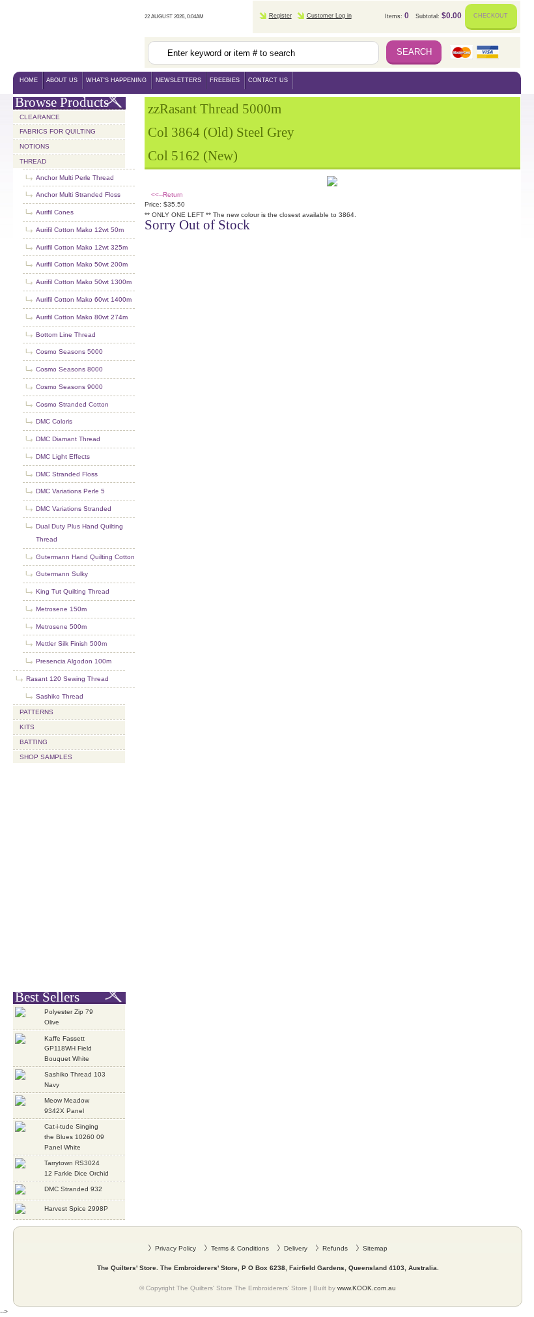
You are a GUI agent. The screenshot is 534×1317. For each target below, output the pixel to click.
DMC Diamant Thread (68, 438)
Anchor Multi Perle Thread (75, 177)
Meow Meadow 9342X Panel (66, 1105)
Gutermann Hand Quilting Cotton (85, 556)
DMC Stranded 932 (73, 1189)
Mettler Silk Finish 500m (71, 643)
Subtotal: (438, 15)
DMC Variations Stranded (73, 508)
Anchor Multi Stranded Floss (78, 194)
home (29, 80)
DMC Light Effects (63, 456)
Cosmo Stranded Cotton (72, 404)
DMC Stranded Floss (67, 474)
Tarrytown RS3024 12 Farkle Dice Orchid (76, 1168)
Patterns (36, 712)
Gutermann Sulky (62, 573)
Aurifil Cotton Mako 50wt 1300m (84, 281)
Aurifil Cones (55, 212)
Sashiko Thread (59, 696)
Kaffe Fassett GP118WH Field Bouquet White (68, 1048)
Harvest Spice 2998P (76, 1208)
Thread (33, 161)
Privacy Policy (175, 1248)
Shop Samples (46, 756)
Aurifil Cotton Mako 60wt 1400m (84, 299)
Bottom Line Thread (66, 334)
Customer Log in (329, 15)
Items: (397, 15)
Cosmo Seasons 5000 (69, 351)
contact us (268, 80)
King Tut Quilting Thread (72, 591)
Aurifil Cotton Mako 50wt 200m (82, 264)
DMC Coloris (54, 421)
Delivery (295, 1248)
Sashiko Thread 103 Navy (74, 1079)
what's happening (116, 80)
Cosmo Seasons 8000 (69, 369)
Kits (27, 727)
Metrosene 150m (61, 609)
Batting (34, 741)
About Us (61, 80)
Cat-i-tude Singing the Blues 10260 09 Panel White (74, 1136)
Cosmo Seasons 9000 (69, 386)
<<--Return (167, 194)
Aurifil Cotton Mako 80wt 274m (82, 317)
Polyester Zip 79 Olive (68, 1017)
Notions (34, 146)
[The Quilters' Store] (78, 36)
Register (280, 15)
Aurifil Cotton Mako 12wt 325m (82, 247)
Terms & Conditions (240, 1248)
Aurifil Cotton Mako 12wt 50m (80, 229)
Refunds (335, 1248)
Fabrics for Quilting (58, 131)
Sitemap (375, 1248)
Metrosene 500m (61, 626)
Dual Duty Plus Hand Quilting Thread (79, 533)
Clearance (40, 117)
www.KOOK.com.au (366, 1288)
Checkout (490, 15)
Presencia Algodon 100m (73, 661)
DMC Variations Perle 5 (70, 491)
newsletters (178, 80)
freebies (225, 80)
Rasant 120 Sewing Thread (67, 678)
